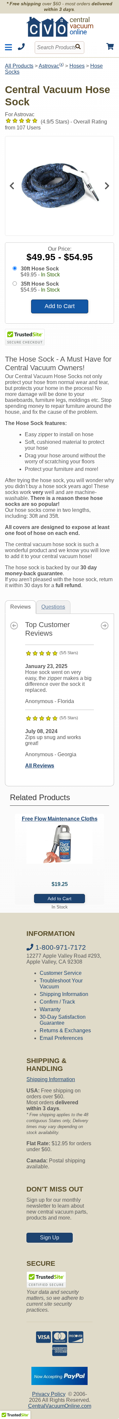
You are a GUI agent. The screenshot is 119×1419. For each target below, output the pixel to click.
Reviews (20, 607)
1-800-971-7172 (59, 947)
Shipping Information (64, 994)
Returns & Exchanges (65, 1030)
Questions (53, 607)
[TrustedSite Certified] (25, 337)
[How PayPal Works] (59, 1383)
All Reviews (39, 765)
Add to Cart (60, 306)
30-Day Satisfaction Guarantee (63, 1020)
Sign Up (49, 1237)
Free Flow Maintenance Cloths (60, 819)
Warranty (50, 1009)
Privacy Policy (48, 1394)
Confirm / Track (57, 1002)
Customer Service (61, 973)
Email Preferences (61, 1038)
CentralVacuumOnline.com (59, 1406)
